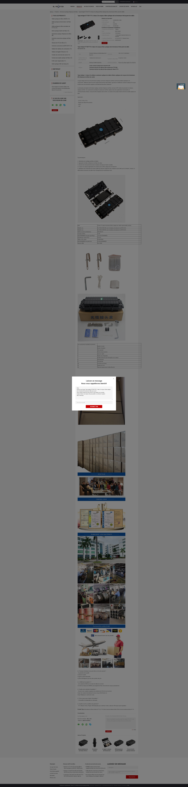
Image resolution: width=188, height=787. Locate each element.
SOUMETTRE (94, 406)
